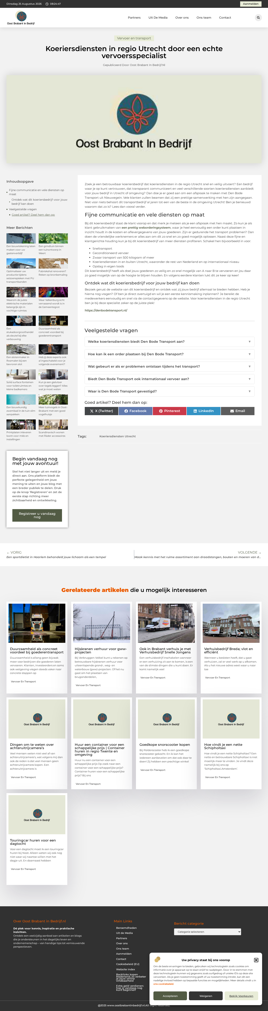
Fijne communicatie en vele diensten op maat (36, 192)
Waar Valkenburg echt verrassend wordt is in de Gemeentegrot (52, 303)
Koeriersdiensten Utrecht (117, 436)
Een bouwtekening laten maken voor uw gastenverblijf (20, 250)
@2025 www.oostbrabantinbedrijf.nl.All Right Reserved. (134, 1005)
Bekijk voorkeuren (241, 995)
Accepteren (170, 995)
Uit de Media (124, 933)
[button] (256, 960)
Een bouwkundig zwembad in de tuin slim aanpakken (20, 411)
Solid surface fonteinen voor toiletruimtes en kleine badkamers (19, 386)
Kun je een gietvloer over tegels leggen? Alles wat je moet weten (53, 386)
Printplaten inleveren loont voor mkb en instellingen (18, 436)
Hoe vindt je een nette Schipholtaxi (223, 746)
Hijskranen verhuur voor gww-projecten (101, 650)
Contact (225, 17)
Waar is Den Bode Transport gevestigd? (170, 391)
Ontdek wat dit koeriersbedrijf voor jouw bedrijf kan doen (39, 202)
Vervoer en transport (134, 38)
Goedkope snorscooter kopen (164, 745)
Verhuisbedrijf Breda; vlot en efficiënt (228, 650)
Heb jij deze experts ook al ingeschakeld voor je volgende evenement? (52, 361)
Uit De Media (158, 17)
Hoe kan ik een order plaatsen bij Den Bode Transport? (170, 354)
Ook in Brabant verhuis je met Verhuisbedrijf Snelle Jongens (165, 650)
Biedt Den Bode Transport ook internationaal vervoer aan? (170, 379)
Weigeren (206, 995)
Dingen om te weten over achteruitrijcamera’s (32, 746)
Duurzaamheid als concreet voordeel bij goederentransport (51, 332)
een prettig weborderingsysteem (146, 227)
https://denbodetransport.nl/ (106, 310)
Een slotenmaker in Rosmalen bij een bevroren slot (17, 361)
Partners (134, 17)
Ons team (204, 17)
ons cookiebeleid (163, 983)
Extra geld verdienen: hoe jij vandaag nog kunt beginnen (130, 987)
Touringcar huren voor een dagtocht (33, 842)
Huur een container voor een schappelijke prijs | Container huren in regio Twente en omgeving (100, 750)
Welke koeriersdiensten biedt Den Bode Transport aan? (170, 342)
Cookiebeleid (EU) (127, 964)
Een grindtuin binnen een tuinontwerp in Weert (51, 250)
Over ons (182, 17)
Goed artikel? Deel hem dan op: (33, 214)
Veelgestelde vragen (23, 209)
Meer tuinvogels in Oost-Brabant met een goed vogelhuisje (53, 411)
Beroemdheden (126, 927)
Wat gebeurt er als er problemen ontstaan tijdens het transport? (170, 366)
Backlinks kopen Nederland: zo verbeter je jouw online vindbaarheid (131, 977)
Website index (125, 969)
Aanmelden (124, 953)
